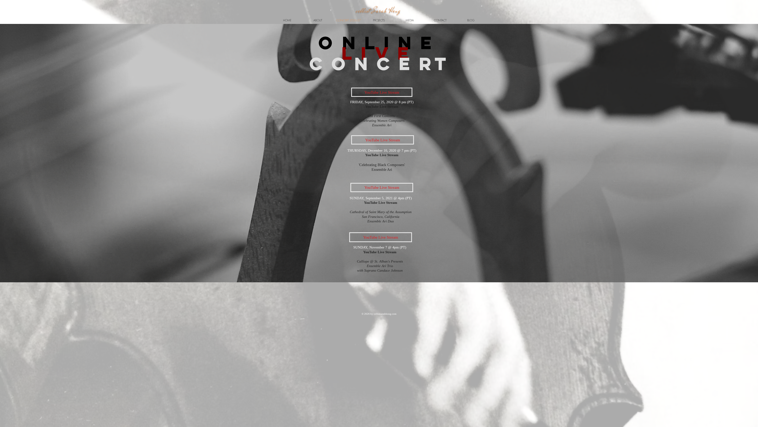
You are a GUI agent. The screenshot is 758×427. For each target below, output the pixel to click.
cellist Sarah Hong (378, 10)
